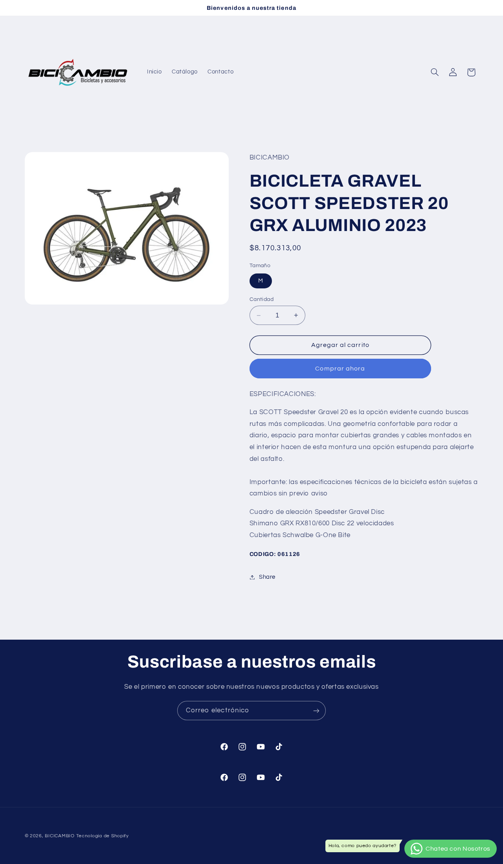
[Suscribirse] (316, 710)
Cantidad (262, 299)
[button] (435, 72)
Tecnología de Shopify (102, 836)
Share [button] (267, 577)
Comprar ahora (340, 368)
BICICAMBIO (59, 836)
